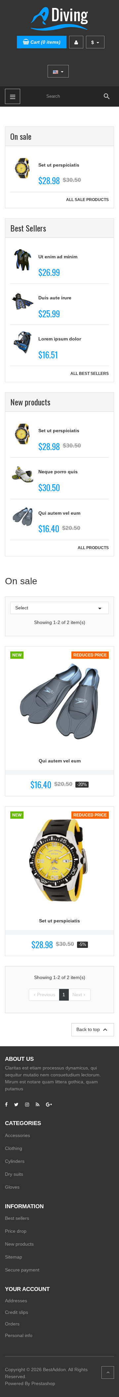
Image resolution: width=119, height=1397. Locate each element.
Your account (27, 1289)
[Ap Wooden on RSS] (37, 1105)
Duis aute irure (54, 297)
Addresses (16, 1300)
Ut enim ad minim (57, 256)
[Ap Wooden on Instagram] (27, 1105)
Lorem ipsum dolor (59, 338)
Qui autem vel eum (59, 513)
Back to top (92, 1030)
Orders (12, 1323)
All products (93, 547)
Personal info (18, 1335)
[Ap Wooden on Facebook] (6, 1105)
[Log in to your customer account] (76, 42)
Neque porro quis (58, 471)
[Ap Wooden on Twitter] (16, 1105)
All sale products (87, 199)
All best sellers (89, 373)
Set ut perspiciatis (58, 165)
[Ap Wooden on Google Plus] (49, 1105)
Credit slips (16, 1312)
